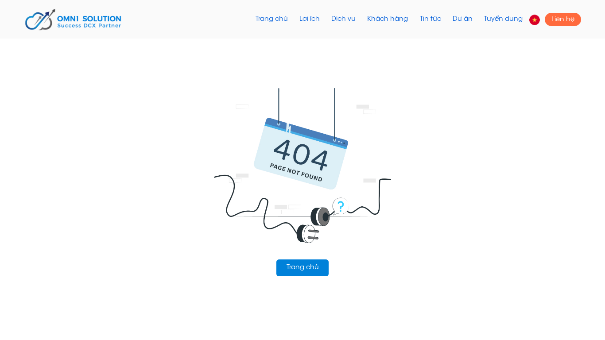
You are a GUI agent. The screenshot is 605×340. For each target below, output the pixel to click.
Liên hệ (562, 19)
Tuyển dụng (503, 19)
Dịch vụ (343, 19)
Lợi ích (309, 19)
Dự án (463, 19)
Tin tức (430, 19)
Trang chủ (272, 19)
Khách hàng (387, 19)
